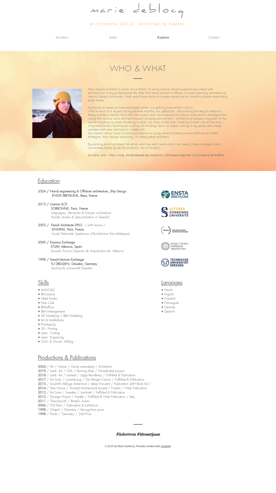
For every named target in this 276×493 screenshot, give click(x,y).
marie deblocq (138, 10)
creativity (166, 446)
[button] (62, 37)
